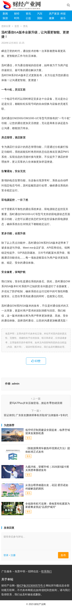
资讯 (28, 13)
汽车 (39, 13)
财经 (16, 13)
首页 (17, 26)
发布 (63, 555)
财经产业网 (40, 604)
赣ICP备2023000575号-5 (31, 585)
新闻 (5, 13)
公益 (28, 18)
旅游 (5, 18)
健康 (51, 18)
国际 (39, 18)
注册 (13, 555)
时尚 (16, 18)
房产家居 (54, 13)
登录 (5, 555)
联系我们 (46, 571)
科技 (63, 13)
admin (15, 383)
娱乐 (63, 18)
